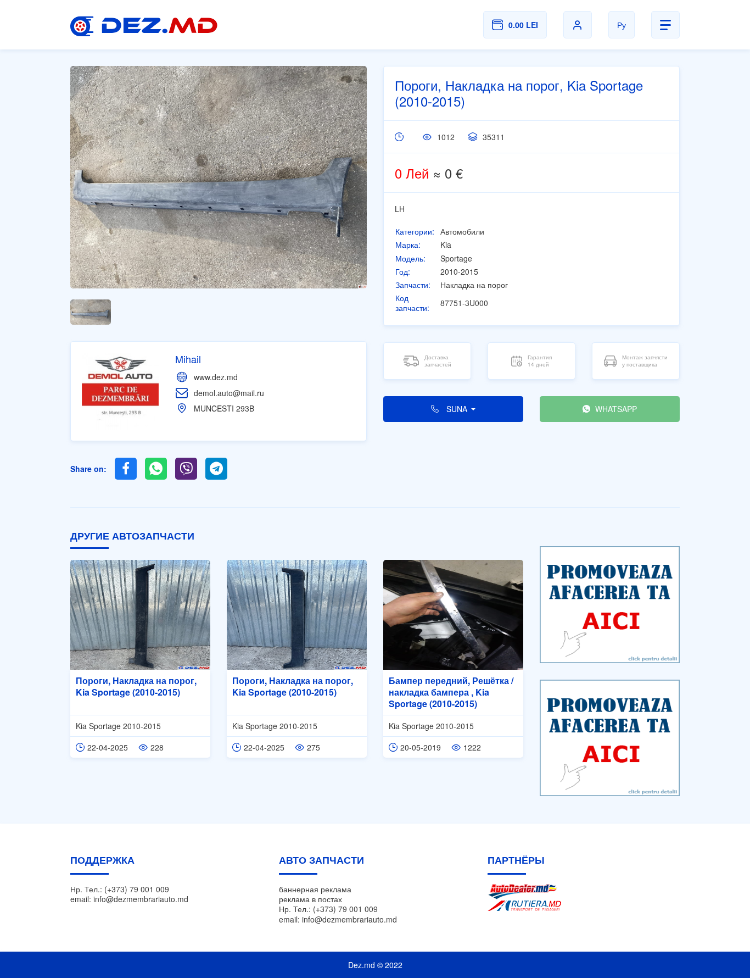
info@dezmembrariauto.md (140, 898)
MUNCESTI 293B (224, 408)
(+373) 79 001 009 (136, 888)
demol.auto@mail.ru (229, 393)
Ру (621, 24)
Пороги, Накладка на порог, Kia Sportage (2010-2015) (136, 686)
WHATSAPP (615, 408)
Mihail (188, 359)
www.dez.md (216, 377)
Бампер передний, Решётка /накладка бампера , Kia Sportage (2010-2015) (451, 692)
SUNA (456, 408)
